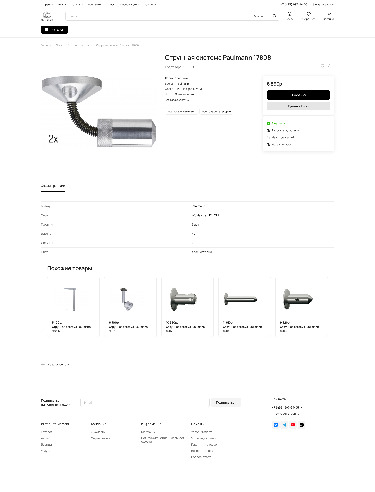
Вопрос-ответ (201, 457)
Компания (98, 424)
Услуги (46, 451)
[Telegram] (284, 425)
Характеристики (53, 186)
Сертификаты (100, 438)
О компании (99, 432)
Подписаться (226, 402)
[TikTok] (301, 425)
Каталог (46, 432)
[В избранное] (322, 66)
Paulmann (198, 206)
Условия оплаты (202, 432)
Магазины (148, 432)
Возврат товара (202, 451)
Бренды (46, 444)
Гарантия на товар (204, 444)
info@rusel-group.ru (285, 414)
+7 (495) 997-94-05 (294, 4)
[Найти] (274, 16)
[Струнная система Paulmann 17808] (99, 112)
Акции (45, 438)
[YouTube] (293, 425)
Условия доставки (203, 438)
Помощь (197, 424)
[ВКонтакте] (276, 425)
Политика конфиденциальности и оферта (164, 440)
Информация (151, 424)
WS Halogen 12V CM (205, 215)
